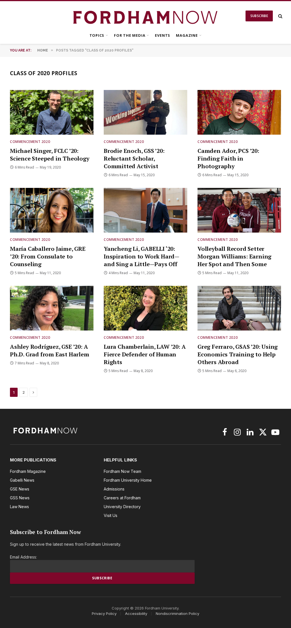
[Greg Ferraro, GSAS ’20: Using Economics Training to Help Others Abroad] (239, 308)
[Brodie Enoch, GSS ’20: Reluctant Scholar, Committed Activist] (145, 112)
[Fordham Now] (145, 16)
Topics (97, 35)
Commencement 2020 (30, 141)
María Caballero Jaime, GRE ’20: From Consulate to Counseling (48, 256)
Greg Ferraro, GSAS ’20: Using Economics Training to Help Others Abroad (238, 354)
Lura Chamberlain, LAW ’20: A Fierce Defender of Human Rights (145, 354)
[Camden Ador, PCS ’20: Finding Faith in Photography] (239, 112)
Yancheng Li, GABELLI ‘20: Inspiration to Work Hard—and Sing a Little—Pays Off (141, 256)
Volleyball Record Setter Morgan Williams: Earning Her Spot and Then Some (234, 256)
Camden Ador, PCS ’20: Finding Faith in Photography (228, 158)
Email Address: (23, 557)
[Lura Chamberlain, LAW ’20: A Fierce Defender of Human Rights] (145, 308)
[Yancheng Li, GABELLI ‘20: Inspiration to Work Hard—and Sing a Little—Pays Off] (145, 210)
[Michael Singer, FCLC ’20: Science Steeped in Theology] (51, 112)
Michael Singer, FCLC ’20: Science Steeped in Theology (50, 154)
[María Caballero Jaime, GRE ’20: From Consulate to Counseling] (51, 210)
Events (162, 35)
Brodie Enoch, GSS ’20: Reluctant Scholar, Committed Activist (134, 158)
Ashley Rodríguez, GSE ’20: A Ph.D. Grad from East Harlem (49, 350)
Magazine (187, 35)
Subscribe (259, 15)
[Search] (279, 16)
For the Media (129, 35)
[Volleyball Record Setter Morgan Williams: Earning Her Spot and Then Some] (239, 210)
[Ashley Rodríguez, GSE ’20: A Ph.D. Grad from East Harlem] (51, 308)
